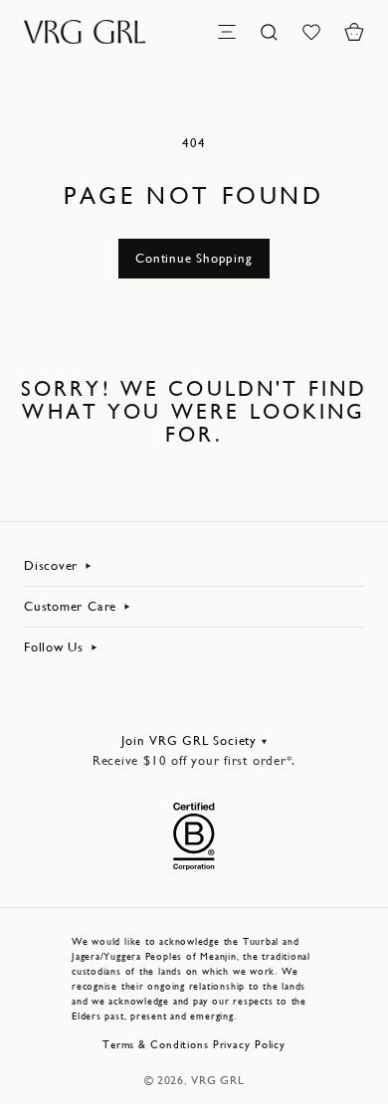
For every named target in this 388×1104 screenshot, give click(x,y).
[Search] (270, 32)
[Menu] (227, 32)
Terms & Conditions (155, 1044)
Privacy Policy (249, 1044)
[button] (354, 32)
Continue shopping (193, 258)
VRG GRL (217, 1080)
